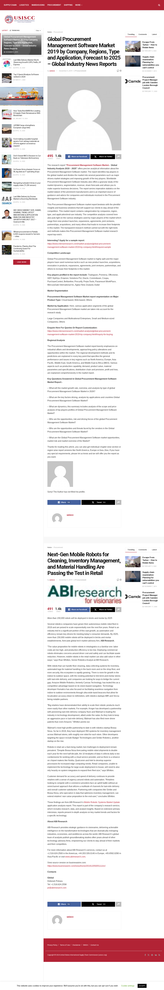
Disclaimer (76, 945)
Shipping (68, 5)
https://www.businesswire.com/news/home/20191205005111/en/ (76, 866)
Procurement (54, 5)
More (77, 5)
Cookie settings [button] (127, 986)
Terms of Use (65, 945)
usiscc (52, 71)
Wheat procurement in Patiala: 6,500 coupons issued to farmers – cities (26, 234)
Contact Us (94, 945)
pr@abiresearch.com (56, 888)
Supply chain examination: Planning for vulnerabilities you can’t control (150, 62)
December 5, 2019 (65, 71)
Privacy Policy (52, 945)
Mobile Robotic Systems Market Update (102, 802)
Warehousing (38, 5)
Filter (37, 30)
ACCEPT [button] (142, 986)
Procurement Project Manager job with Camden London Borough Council (150, 82)
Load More (21, 262)
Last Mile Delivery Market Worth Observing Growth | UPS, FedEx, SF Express (27, 62)
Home (49, 32)
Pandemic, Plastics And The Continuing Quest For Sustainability (24, 248)
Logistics (24, 5)
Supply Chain (10, 5)
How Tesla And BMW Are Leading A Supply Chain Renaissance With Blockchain (26, 113)
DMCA (85, 945)
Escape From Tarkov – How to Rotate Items (149, 45)
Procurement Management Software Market (88, 165)
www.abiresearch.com (75, 857)
